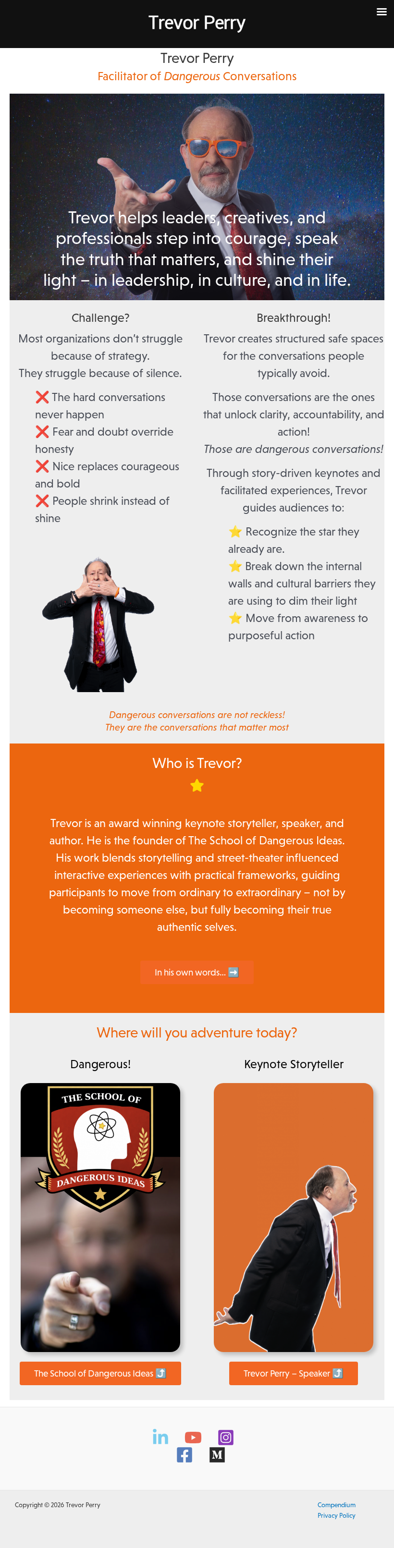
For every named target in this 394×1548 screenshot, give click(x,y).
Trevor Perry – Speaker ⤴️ (294, 1373)
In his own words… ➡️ (197, 972)
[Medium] (217, 1454)
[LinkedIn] (160, 1437)
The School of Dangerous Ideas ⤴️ (100, 1373)
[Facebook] (184, 1454)
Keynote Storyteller (294, 1064)
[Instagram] (225, 1437)
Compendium (337, 1505)
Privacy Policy (337, 1515)
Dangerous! (100, 1064)
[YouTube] (193, 1437)
